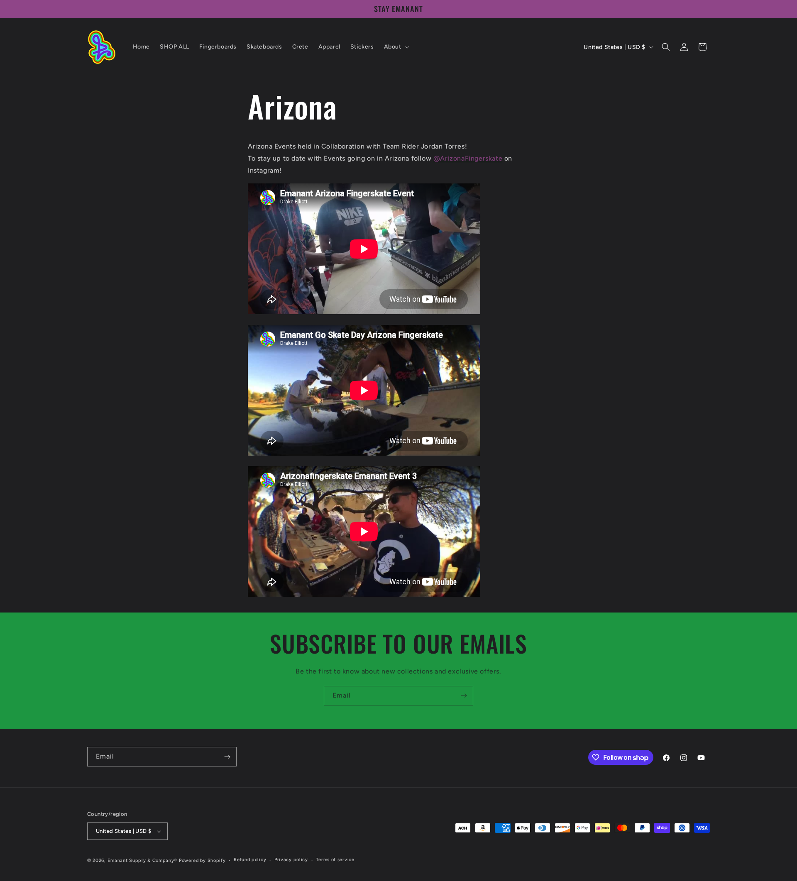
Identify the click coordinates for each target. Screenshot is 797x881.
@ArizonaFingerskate (467, 158)
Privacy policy (291, 859)
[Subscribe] (464, 695)
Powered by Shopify (202, 860)
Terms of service (335, 859)
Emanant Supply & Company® (143, 860)
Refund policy (250, 859)
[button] (396, 47)
